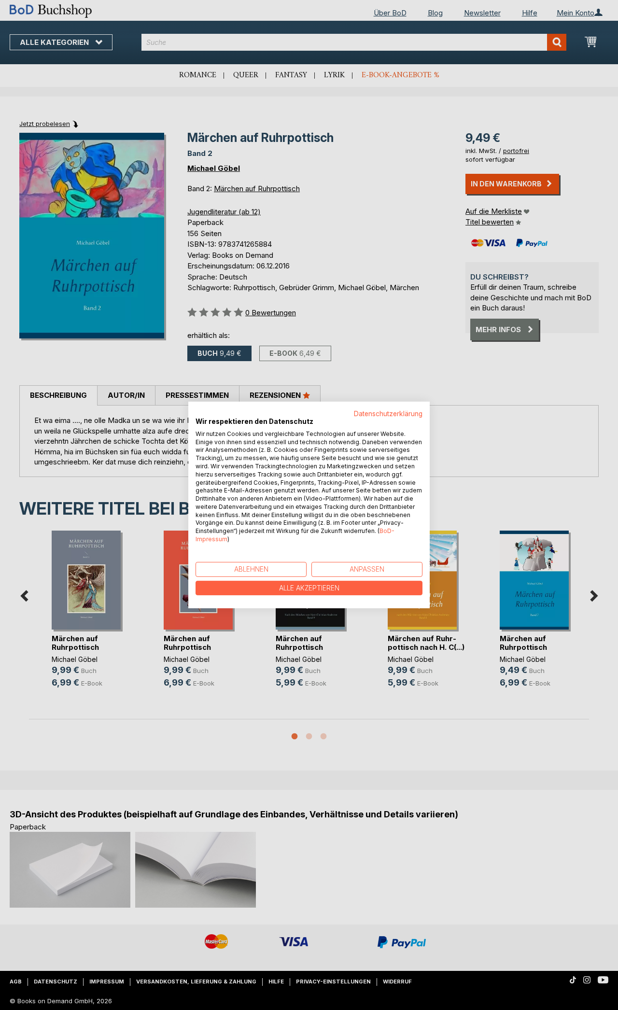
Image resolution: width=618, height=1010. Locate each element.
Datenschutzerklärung (388, 414)
